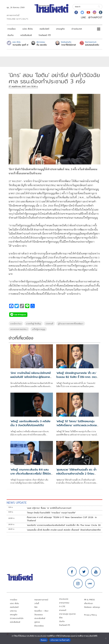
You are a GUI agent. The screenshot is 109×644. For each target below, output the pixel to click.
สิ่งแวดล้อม (39, 625)
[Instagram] (94, 12)
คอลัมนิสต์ (44, 28)
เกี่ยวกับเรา (88, 603)
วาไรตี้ (36, 603)
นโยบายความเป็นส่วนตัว (60, 640)
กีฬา (36, 607)
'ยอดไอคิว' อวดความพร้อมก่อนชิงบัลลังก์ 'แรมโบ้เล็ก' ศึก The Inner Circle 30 (64, 525)
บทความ (13, 611)
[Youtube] (88, 12)
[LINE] (89, 583)
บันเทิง (10, 35)
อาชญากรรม (64, 602)
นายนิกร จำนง (15, 323)
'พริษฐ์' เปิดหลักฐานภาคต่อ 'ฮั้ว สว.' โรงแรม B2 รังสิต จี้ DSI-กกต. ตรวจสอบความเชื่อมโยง (77, 377)
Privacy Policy (90, 615)
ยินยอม (44, 640)
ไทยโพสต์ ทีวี (45, 35)
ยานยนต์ (62, 610)
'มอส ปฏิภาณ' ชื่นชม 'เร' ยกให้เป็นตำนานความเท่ (49, 508)
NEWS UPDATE (17, 502)
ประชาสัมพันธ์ (39, 618)
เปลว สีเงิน (27, 28)
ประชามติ (49, 323)
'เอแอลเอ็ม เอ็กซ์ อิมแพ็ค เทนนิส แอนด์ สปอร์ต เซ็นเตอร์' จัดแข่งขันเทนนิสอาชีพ (64, 529)
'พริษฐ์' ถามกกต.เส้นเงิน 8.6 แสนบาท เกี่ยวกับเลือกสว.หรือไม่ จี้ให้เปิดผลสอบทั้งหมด (30, 474)
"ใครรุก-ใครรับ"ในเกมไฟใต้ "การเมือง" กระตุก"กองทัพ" (51, 512)
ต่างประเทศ (77, 28)
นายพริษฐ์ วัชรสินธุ (33, 323)
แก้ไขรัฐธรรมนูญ (38, 329)
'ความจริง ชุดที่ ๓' (20, 44)
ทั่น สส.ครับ (42, 44)
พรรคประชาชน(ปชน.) (18, 329)
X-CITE (62, 606)
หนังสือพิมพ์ (26, 35)
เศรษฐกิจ (60, 28)
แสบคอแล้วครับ (92, 44)
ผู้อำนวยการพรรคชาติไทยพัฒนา (70, 323)
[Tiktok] (101, 12)
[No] (105, 638)
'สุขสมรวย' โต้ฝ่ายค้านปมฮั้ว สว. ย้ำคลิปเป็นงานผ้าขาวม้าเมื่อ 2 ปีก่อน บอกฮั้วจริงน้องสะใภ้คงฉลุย (76, 474)
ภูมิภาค (37, 622)
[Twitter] (82, 12)
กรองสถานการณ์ (41, 599)
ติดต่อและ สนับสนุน (92, 607)
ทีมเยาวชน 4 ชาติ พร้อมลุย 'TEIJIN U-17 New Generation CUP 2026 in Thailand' (62, 519)
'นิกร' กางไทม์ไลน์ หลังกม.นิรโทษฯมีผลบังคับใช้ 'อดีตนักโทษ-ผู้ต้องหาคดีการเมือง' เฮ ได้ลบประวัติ (31, 377)
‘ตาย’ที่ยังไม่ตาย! (68, 44)
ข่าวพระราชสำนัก (16, 618)
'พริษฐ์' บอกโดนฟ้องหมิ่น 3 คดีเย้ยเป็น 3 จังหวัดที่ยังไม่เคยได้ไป (30, 423)
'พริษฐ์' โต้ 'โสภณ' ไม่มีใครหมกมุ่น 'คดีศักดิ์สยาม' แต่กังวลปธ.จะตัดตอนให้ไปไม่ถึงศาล (77, 425)
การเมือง (11, 28)
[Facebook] (76, 12)
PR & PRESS (89, 599)
